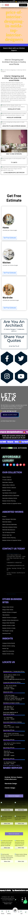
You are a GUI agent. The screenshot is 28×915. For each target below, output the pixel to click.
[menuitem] (14, 480)
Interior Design (10, 788)
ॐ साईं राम (14, 0)
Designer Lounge (7, 903)
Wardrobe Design (11, 783)
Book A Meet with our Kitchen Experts (14, 49)
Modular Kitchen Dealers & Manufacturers (13, 778)
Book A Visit (23, 5)
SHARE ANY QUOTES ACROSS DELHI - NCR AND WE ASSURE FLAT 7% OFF (14, 437)
